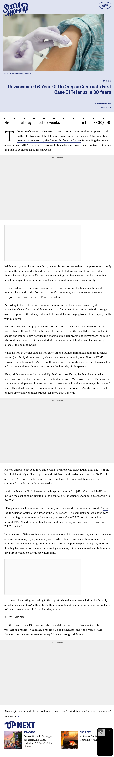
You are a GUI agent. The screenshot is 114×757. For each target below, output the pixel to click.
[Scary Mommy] (15, 9)
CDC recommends (38, 625)
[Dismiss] (109, 730)
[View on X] (42, 243)
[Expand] (100, 730)
